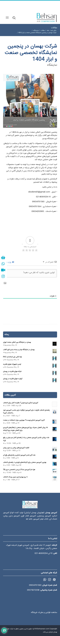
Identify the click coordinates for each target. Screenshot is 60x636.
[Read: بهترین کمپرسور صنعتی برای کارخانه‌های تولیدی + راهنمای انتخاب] (54, 463)
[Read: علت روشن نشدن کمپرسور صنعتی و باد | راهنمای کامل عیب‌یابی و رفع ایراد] (54, 439)
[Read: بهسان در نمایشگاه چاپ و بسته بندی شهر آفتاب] (54, 351)
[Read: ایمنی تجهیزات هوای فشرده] (54, 365)
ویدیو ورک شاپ (8, 359)
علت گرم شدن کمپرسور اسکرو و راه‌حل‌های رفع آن (19, 455)
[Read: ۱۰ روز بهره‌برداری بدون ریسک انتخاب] (54, 478)
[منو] (8, 17)
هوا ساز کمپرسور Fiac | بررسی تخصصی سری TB (19, 469)
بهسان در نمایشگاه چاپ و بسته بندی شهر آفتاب (19, 349)
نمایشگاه (52, 65)
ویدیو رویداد (7, 345)
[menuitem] (14, 17)
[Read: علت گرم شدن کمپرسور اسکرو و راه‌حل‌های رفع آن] (54, 456)
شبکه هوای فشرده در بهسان (12, 371)
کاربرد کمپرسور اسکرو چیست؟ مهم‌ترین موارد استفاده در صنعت (24, 420)
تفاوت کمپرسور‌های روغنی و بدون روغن (16, 447)
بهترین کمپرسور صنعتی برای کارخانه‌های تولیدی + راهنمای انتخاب (24, 462)
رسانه (13, 345)
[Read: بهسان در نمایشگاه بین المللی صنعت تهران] (54, 343)
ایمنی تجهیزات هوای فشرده (12, 364)
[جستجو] (13, 17)
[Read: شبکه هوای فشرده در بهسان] (54, 372)
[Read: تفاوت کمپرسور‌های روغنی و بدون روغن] (54, 449)
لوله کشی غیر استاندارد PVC (12, 357)
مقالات (54, 28)
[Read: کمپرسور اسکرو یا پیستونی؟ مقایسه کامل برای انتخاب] (54, 404)
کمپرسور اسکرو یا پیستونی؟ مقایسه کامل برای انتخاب (20, 403)
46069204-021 (41, 553)
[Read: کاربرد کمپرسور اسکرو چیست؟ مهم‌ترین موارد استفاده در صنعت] (54, 421)
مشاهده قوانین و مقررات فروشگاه (44, 612)
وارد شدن (7, 262)
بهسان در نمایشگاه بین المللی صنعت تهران (17, 342)
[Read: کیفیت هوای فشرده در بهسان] (54, 380)
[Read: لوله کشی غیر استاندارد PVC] (54, 358)
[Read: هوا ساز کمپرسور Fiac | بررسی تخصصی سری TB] (54, 471)
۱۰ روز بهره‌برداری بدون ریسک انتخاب (15, 477)
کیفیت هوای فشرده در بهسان (12, 378)
